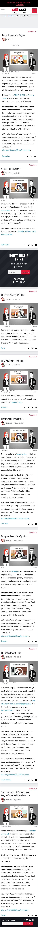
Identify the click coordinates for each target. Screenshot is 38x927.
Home (4, 16)
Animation (11, 16)
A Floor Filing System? (10, 168)
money (3, 348)
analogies (15, 571)
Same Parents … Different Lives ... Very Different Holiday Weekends (16, 794)
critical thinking (5, 780)
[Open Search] (34, 10)
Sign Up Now (25, 272)
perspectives (6, 156)
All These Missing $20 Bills (12, 294)
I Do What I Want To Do (11, 652)
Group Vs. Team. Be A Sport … (14, 536)
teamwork (4, 407)
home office (22, 454)
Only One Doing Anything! (12, 360)
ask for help (17, 402)
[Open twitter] (17, 281)
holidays (3, 915)
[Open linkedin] (20, 281)
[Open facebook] (13, 281)
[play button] (19, 60)
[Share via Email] (35, 156)
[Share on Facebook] (24, 156)
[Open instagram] (24, 281)
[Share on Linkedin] (31, 156)
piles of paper (5, 245)
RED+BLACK (9, 39)
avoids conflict (7, 710)
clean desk (5, 210)
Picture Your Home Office (12, 418)
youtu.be (34, 73)
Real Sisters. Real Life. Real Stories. (19, 2)
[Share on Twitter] (27, 156)
